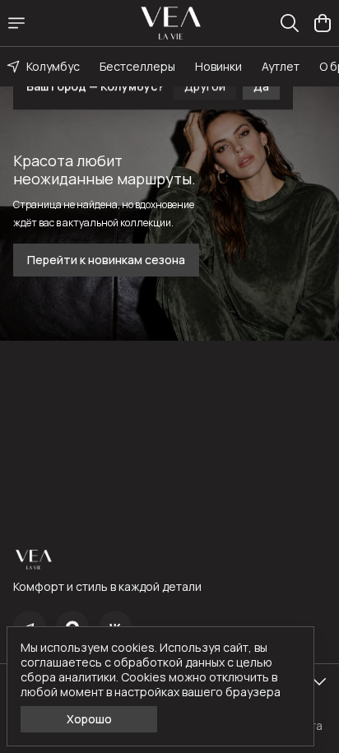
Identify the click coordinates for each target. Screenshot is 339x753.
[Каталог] (16, 23)
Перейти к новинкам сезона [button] (106, 259)
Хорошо (89, 719)
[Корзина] (322, 23)
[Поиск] (290, 23)
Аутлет (281, 66)
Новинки (218, 66)
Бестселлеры (137, 66)
